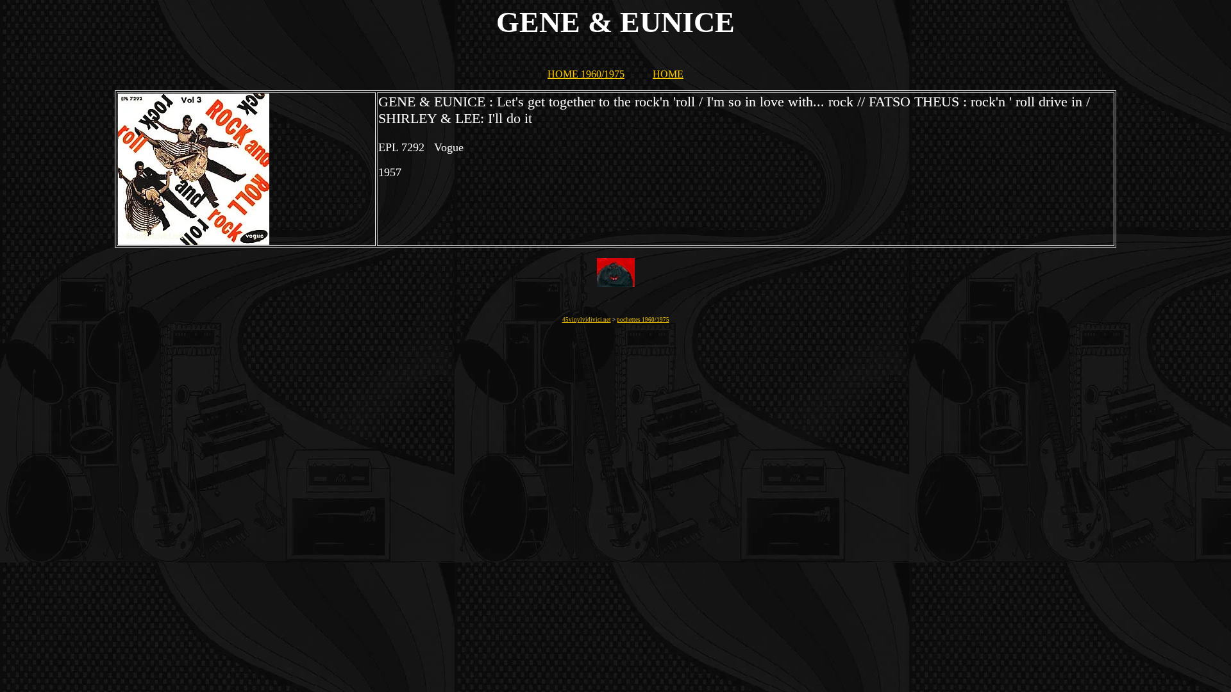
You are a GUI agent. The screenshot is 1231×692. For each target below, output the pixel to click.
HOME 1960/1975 (586, 74)
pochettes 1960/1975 (643, 320)
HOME (668, 74)
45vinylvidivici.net (586, 320)
